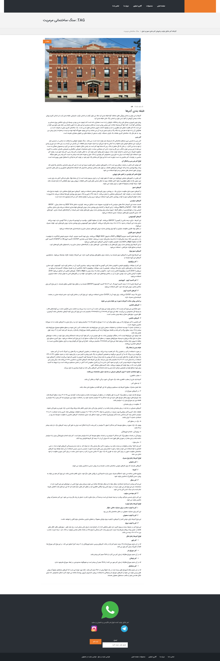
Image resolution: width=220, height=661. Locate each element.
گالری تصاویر (137, 6)
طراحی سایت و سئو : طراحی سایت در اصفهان (96, 657)
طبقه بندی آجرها (134, 111)
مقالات (47, 41)
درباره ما (126, 6)
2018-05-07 (139, 106)
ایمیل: (115, 640)
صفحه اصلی (161, 6)
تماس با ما (116, 6)
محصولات (149, 6)
